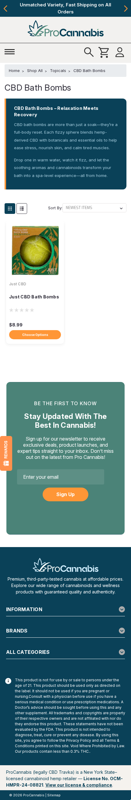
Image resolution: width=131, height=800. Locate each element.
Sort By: (55, 207)
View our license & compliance (78, 784)
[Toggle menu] (11, 50)
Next (125, 8)
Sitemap (54, 795)
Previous (5, 8)
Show (6, 453)
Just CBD (17, 284)
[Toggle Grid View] (10, 208)
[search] (89, 52)
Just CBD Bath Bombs (34, 296)
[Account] (119, 52)
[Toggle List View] (21, 208)
